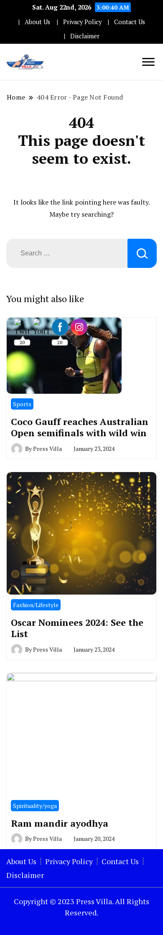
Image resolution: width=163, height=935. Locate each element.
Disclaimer (84, 36)
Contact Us (129, 22)
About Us (37, 22)
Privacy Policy (82, 22)
